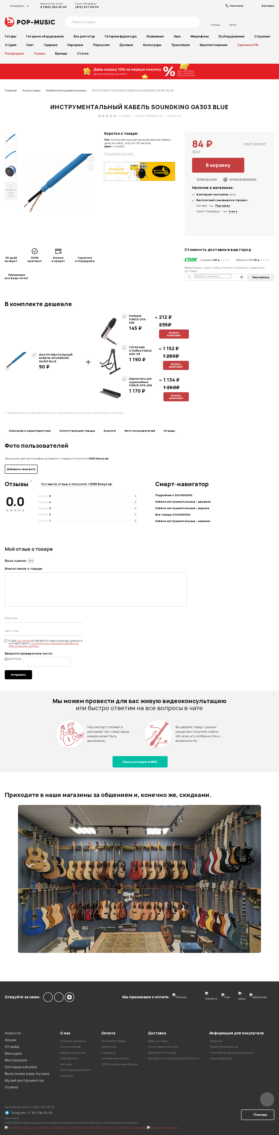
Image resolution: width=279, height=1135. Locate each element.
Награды (66, 1064)
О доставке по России (163, 1046)
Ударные (51, 45)
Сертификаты (69, 1058)
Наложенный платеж (115, 1058)
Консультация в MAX (140, 762)
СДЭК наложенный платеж (119, 1064)
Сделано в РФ (247, 45)
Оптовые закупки (21, 1067)
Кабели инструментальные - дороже (182, 508)
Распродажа (14, 54)
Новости (13, 1033)
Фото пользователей (140, 431)
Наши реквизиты (221, 1058)
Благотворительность (75, 1070)
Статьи (82, 54)
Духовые (126, 45)
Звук (177, 36)
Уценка (39, 54)
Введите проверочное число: (29, 653)
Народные (75, 45)
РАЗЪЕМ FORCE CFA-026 (137, 319)
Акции (10, 1040)
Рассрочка (108, 1046)
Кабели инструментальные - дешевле (183, 501)
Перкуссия (101, 45)
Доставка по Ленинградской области (173, 1058)
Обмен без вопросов (224, 1046)
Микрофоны (200, 36)
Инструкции (16, 1060)
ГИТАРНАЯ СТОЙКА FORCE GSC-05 (140, 350)
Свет (30, 45)
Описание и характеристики (30, 431)
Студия (10, 45)
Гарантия (216, 1041)
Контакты (66, 1076)
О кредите (108, 1052)
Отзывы (169, 431)
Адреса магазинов (73, 1052)
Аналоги (110, 431)
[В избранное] (255, 165)
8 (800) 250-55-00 (53, 7)
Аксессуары (152, 45)
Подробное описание (119, 153)
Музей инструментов (24, 1080)
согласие (24, 640)
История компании (73, 1041)
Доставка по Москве (162, 1052)
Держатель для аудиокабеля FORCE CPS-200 (140, 382)
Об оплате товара (113, 1041)
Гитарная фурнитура (121, 36)
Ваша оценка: (16, 561)
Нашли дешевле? (255, 143)
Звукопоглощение (213, 45)
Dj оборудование (231, 36)
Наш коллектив (70, 1046)
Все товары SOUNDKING (172, 514)
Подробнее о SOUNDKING (173, 495)
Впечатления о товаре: (24, 569)
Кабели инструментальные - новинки (182, 521)
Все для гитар (84, 36)
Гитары (10, 36)
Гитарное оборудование (45, 36)
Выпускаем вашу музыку (27, 1073)
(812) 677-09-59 (87, 7)
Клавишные (155, 36)
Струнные (262, 36)
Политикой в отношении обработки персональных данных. (44, 644)
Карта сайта (12, 1118)
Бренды (61, 54)
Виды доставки (158, 1041)
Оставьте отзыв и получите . (77, 484)
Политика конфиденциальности (231, 1052)
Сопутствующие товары (77, 431)
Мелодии (13, 1053)
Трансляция (180, 45)
